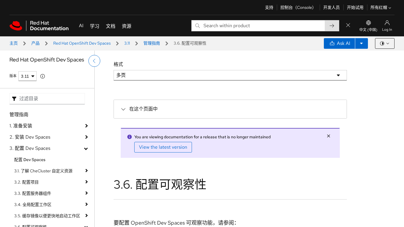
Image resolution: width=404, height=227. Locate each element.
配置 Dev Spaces (30, 159)
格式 (118, 64)
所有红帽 (379, 7)
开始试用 (355, 7)
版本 (13, 76)
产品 (35, 43)
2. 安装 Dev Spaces (29, 137)
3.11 (127, 43)
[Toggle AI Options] (361, 43)
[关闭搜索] (348, 25)
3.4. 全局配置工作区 (32, 204)
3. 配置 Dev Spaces (29, 148)
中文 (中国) (368, 29)
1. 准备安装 (20, 126)
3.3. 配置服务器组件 (32, 193)
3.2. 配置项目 (26, 182)
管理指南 (151, 43)
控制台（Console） (298, 7)
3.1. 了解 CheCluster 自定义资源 (43, 171)
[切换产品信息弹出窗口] (42, 76)
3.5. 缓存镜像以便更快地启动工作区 (47, 215)
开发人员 (331, 7)
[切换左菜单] (94, 61)
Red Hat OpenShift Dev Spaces (82, 43)
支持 (269, 7)
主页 (13, 43)
